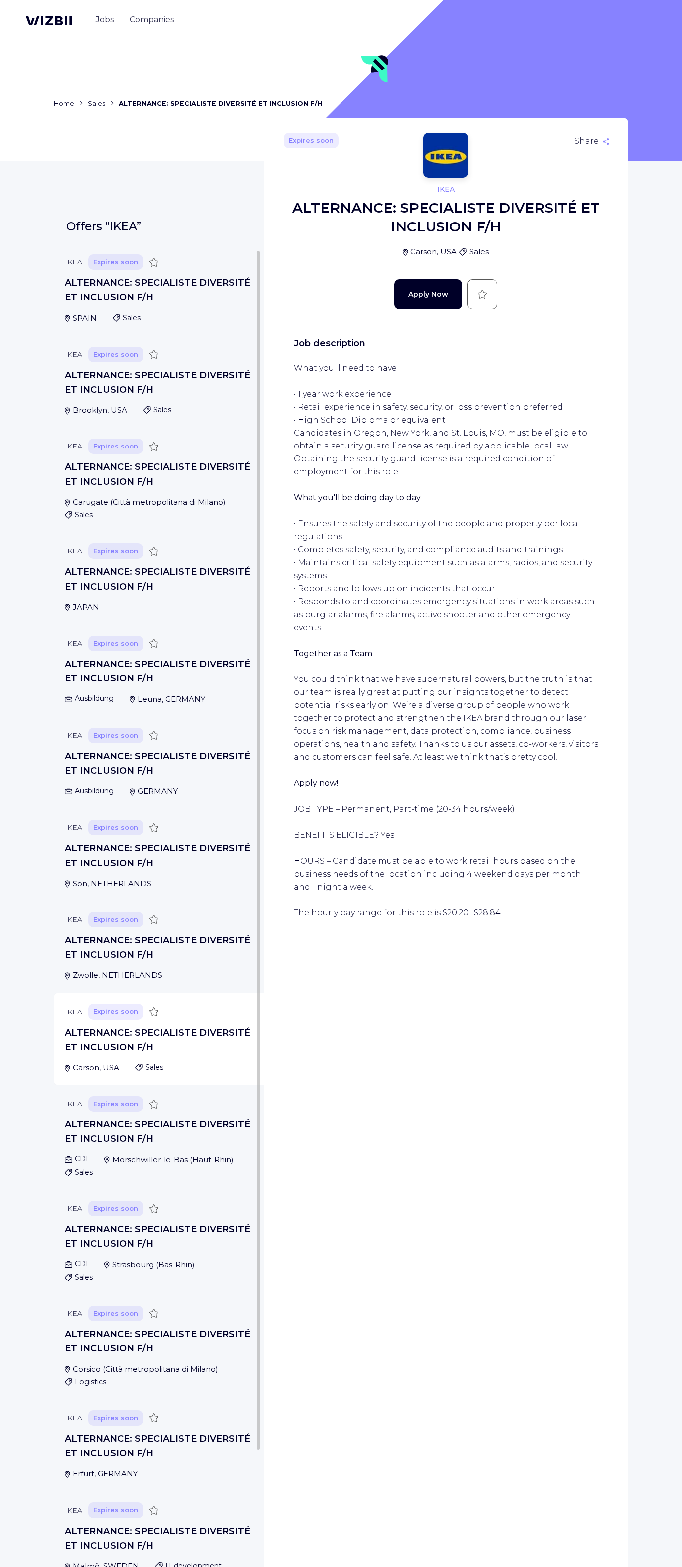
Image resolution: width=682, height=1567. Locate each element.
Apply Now (428, 294)
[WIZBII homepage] (49, 21)
